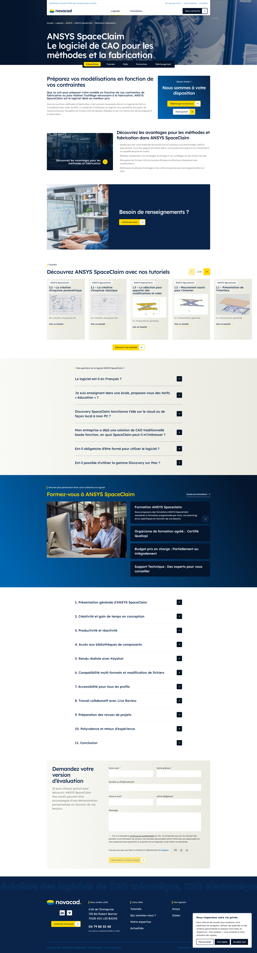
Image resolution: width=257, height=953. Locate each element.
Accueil (50, 23)
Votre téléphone (165, 796)
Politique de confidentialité (74, 947)
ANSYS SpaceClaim (83, 23)
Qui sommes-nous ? (173, 3)
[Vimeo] (69, 912)
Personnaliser (205, 942)
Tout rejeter (222, 942)
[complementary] (222, 930)
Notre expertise (190, 3)
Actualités (203, 3)
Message (113, 810)
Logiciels (60, 23)
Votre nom (114, 767)
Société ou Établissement (121, 782)
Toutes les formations (196, 494)
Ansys (176, 909)
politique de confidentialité (142, 836)
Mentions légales (95, 947)
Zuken (176, 915)
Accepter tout (239, 942)
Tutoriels (111, 64)
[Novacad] (61, 11)
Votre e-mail (115, 796)
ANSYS (69, 23)
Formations (141, 64)
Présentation (92, 64)
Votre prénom (164, 767)
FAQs (125, 64)
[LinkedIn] (62, 912)
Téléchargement (163, 64)
